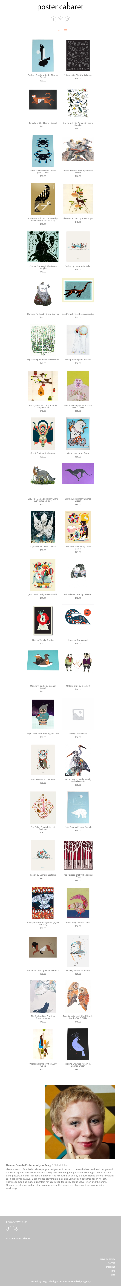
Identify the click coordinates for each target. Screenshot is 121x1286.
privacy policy (107, 1258)
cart (113, 1274)
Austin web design (73, 1281)
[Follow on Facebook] (53, 19)
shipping (110, 1266)
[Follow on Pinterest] (60, 19)
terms (111, 1262)
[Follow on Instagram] (67, 19)
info (113, 1270)
